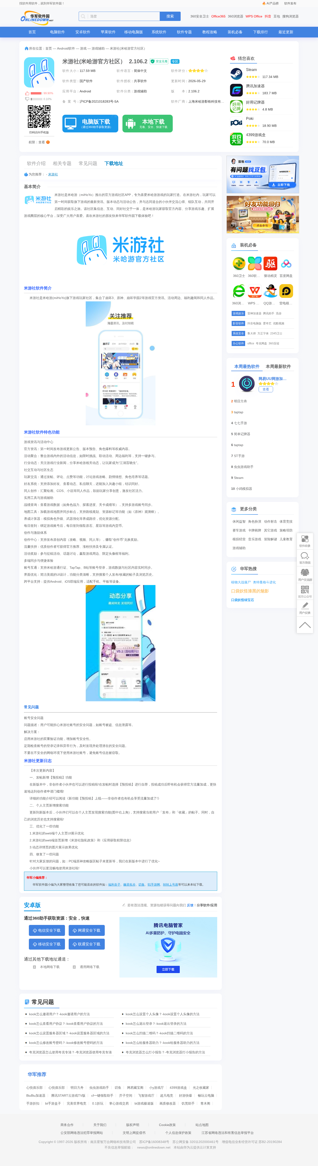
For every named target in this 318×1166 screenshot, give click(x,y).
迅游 (278, 313)
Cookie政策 (167, 1124)
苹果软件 (108, 32)
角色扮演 (254, 521)
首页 (32, 32)
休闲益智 (239, 521)
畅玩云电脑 (206, 1095)
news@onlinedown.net (153, 1147)
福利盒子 (114, 884)
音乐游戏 (254, 539)
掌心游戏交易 (119, 1103)
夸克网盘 (261, 343)
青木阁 (205, 1103)
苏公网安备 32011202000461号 (196, 1142)
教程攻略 (209, 32)
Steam (239, 478)
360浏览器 (235, 16)
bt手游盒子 (53, 1103)
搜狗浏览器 (290, 16)
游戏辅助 (98, 48)
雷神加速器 (254, 313)
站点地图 (202, 1124)
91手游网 (154, 884)
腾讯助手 (268, 313)
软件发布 (290, 3)
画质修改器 (167, 1103)
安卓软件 (82, 32)
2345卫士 (276, 333)
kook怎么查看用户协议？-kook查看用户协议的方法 (66, 1023)
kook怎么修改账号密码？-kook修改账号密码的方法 (66, 1043)
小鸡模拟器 (244, 489)
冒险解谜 (270, 539)
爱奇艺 (267, 323)
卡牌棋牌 (254, 530)
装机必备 (235, 32)
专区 (175, 61)
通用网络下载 (89, 967)
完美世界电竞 (76, 1103)
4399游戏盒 (178, 1087)
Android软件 (66, 48)
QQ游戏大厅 (271, 303)
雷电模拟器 (286, 303)
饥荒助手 (188, 1103)
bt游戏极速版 (144, 1103)
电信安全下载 (49, 930)
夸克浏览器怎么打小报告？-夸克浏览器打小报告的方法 (165, 1052)
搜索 (170, 16)
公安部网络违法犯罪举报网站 (82, 1132)
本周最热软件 (247, 366)
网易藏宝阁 (135, 1087)
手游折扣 (32, 1103)
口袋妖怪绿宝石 (242, 600)
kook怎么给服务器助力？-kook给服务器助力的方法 (163, 1043)
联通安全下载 (89, 944)
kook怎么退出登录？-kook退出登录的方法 (156, 1023)
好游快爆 (185, 1095)
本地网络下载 (50, 967)
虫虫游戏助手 (99, 1087)
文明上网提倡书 (134, 1132)
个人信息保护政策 (178, 1132)
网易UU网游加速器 (273, 379)
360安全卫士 (199, 16)
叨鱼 (142, 884)
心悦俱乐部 (34, 1087)
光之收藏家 (201, 1087)
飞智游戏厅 (146, 1095)
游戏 (83, 48)
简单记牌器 (242, 434)
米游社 (53, 174)
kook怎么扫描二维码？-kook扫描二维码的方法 (159, 1033)
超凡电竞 (166, 1095)
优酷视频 (278, 323)
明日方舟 (77, 1087)
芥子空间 (125, 1095)
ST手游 (239, 456)
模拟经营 (239, 539)
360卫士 (239, 276)
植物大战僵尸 (241, 582)
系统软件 (159, 32)
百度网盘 (286, 276)
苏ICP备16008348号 (154, 1142)
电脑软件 (57, 32)
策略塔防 (286, 530)
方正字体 (263, 333)
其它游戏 (270, 530)
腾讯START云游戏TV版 (68, 1095)
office (250, 343)
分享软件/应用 (207, 905)
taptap (238, 412)
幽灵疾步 (129, 884)
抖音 (268, 16)
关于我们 (99, 1124)
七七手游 (240, 423)
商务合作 (67, 1124)
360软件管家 (255, 276)
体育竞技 (286, 521)
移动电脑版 (133, 32)
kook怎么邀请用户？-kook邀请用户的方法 (59, 1014)
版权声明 (132, 1124)
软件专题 (184, 32)
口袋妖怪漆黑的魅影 (250, 591)
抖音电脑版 (254, 323)
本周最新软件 (278, 366)
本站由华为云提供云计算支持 (195, 1147)
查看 (266, 389)
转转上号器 (170, 884)
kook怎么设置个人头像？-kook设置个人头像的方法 (163, 1014)
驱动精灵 (270, 276)
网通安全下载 (89, 930)
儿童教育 (286, 539)
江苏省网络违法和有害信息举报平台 (228, 1132)
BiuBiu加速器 (35, 1095)
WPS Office (254, 16)
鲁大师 (251, 333)
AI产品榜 (273, 3)
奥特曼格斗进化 (264, 582)
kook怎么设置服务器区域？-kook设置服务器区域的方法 (69, 1033)
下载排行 (260, 32)
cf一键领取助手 (102, 1095)
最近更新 (285, 32)
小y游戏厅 (156, 1087)
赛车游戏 (239, 530)
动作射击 (270, 521)
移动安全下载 (49, 944)
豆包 (277, 16)
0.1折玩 (97, 1103)
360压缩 (274, 343)
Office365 (218, 16)
